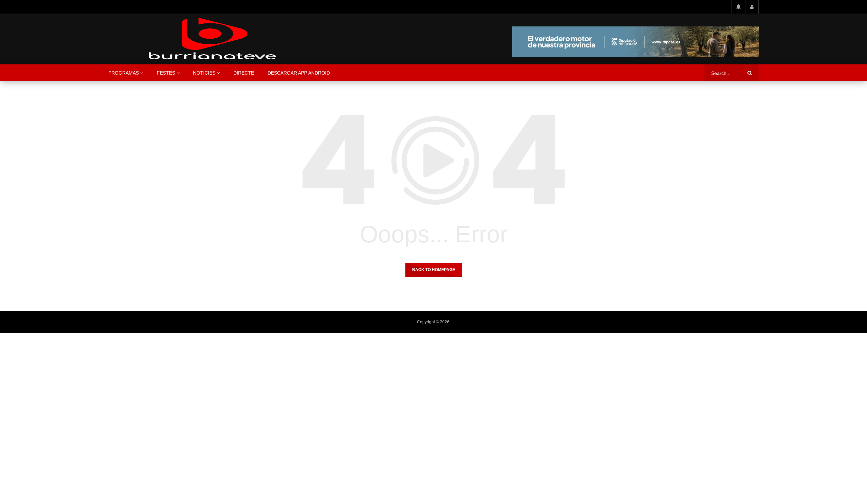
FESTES (166, 73)
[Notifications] (738, 7)
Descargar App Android (299, 73)
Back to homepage (433, 269)
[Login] (752, 7)
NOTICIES (204, 73)
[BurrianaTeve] (212, 39)
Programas (123, 73)
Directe (243, 73)
